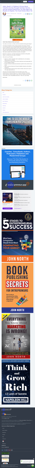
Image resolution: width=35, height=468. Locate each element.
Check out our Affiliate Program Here (8, 426)
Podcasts (4, 94)
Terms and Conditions (22, 420)
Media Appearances (6, 112)
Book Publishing (5, 101)
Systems (4, 107)
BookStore (4, 432)
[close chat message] (33, 458)
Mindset (4, 110)
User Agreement (3, 466)
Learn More (31, 1)
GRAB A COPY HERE (18, 39)
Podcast (3, 434)
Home (3, 428)
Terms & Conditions (15, 466)
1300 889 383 (6, 447)
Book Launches (4, 430)
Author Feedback (5, 99)
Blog (3, 92)
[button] (22, 1)
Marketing (4, 105)
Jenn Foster (8, 13)
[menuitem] (17, 428)
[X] (27, 14)
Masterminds (5, 103)
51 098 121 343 (6, 418)
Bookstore (4, 443)
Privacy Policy (29, 420)
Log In (25, 1)
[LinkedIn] (29, 14)
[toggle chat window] (32, 465)
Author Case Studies (6, 96)
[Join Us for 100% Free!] (3, 441)
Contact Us (4, 438)
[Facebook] (26, 14)
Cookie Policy (11, 466)
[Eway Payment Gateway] (5, 461)
